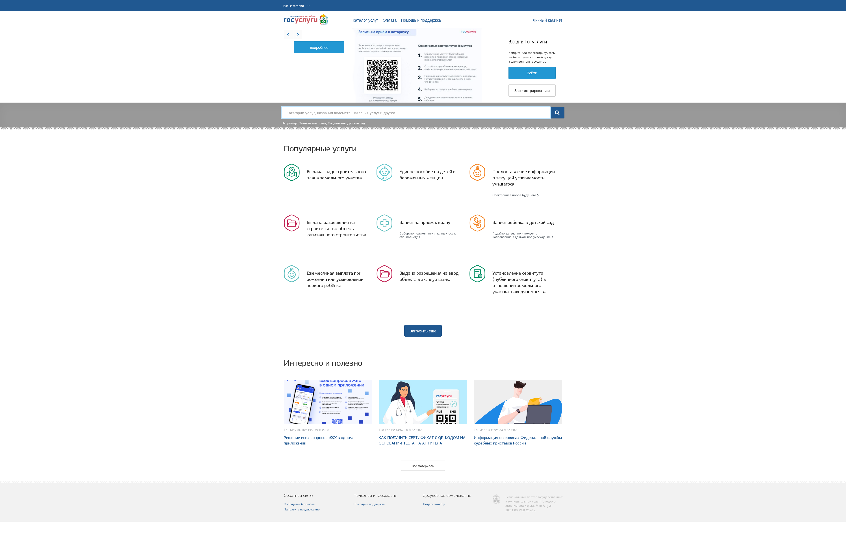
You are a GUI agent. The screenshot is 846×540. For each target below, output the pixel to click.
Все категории (293, 5)
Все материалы (423, 465)
